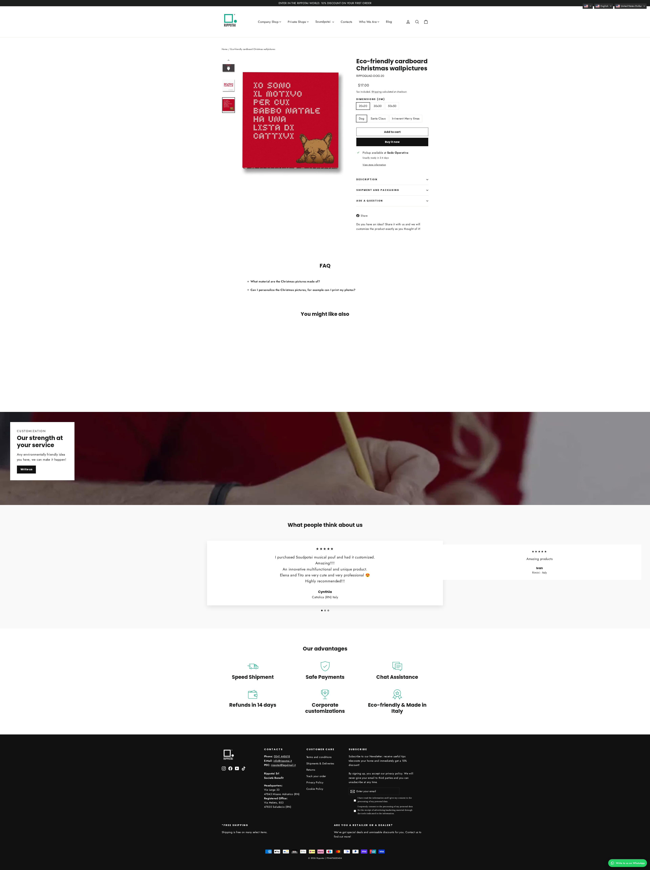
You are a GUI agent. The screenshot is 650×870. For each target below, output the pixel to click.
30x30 (378, 106)
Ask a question (369, 200)
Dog (361, 118)
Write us (26, 469)
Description (366, 179)
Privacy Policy (314, 782)
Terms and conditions (319, 757)
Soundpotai (323, 21)
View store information (374, 164)
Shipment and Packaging (377, 190)
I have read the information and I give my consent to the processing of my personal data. (385, 799)
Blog (389, 21)
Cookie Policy (314, 789)
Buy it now (392, 142)
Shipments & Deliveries (320, 763)
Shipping (377, 91)
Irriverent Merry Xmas (406, 118)
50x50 (392, 106)
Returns (310, 770)
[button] (588, 6)
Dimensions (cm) (370, 99)
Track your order (316, 776)
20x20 (363, 106)
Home (225, 49)
